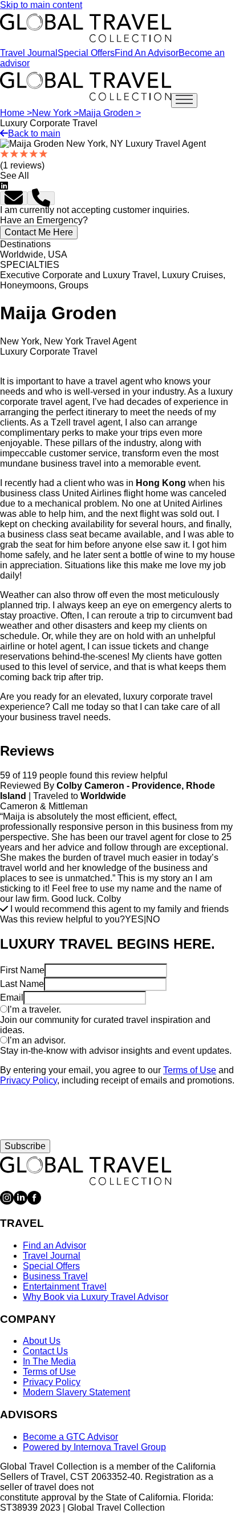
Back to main (34, 133)
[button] (13, 198)
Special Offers (86, 53)
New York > (55, 113)
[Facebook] (34, 1201)
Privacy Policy (28, 1080)
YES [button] (134, 919)
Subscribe (25, 1146)
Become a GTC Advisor (70, 1437)
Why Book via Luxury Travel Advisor (95, 1297)
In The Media (49, 1361)
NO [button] (153, 919)
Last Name (22, 984)
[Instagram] (7, 1201)
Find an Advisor (54, 1245)
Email (11, 997)
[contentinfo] (85, 28)
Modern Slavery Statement (76, 1392)
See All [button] (14, 175)
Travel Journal (29, 53)
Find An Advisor (147, 53)
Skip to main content (41, 5)
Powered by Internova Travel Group (94, 1447)
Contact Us (45, 1351)
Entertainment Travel (65, 1286)
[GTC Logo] (85, 1171)
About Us (41, 1341)
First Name (22, 970)
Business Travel (55, 1276)
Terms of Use (189, 1070)
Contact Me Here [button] (39, 232)
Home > (16, 113)
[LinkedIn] (20, 1201)
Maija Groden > (110, 113)
